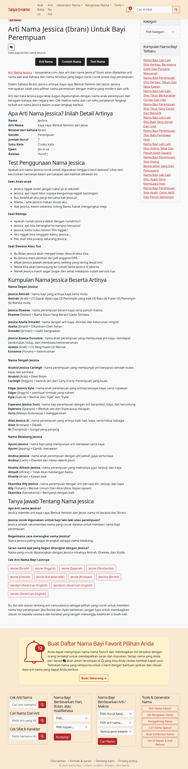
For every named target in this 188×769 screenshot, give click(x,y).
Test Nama (97, 61)
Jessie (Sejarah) (72, 568)
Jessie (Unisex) (20, 577)
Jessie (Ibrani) (19, 568)
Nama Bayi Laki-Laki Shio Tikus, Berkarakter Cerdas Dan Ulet (159, 95)
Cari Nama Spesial (160, 727)
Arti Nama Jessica (20, 72)
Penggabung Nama (160, 721)
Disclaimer (58, 761)
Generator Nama (68, 5)
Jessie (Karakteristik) (50, 577)
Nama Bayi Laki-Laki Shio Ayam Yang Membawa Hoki (157, 179)
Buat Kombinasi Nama (160, 734)
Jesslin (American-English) (28, 594)
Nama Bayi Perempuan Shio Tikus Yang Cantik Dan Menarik (159, 108)
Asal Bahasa (40, 9)
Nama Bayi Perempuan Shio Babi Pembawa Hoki (159, 135)
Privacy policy (127, 761)
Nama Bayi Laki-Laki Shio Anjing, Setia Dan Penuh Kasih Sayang (158, 148)
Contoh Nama (71, 61)
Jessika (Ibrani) (109, 577)
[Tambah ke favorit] (11, 47)
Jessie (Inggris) (45, 568)
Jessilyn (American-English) (28, 585)
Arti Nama (50, 9)
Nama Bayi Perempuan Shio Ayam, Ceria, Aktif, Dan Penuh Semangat (159, 192)
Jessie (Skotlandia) (101, 568)
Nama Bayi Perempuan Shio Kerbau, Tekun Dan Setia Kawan (160, 82)
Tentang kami (104, 761)
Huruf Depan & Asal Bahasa (160, 742)
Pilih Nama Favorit (160, 708)
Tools (118, 5)
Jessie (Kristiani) (81, 577)
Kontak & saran (80, 761)
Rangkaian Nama (97, 5)
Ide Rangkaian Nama (160, 715)
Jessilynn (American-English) (73, 585)
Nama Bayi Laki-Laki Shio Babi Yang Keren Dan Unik (158, 121)
